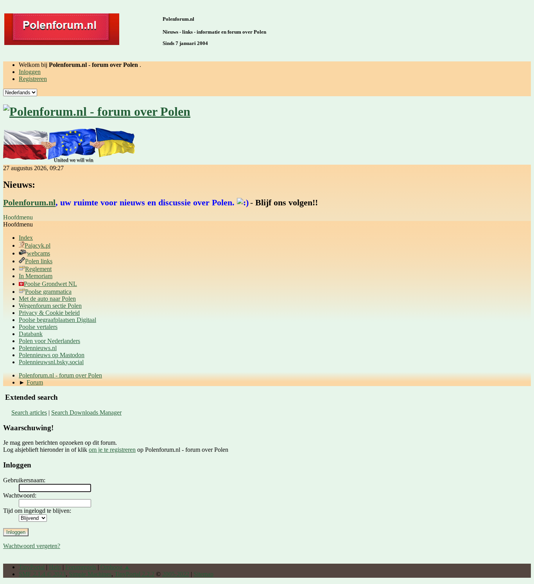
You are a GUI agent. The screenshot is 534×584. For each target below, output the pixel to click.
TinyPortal (32, 567)
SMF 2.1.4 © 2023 (42, 574)
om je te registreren (112, 449)
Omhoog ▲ (115, 567)
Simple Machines (90, 574)
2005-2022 (175, 574)
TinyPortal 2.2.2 (134, 574)
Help (55, 567)
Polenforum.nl (29, 202)
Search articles (29, 412)
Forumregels (80, 567)
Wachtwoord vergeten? (31, 546)
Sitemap (203, 574)
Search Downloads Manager (86, 412)
